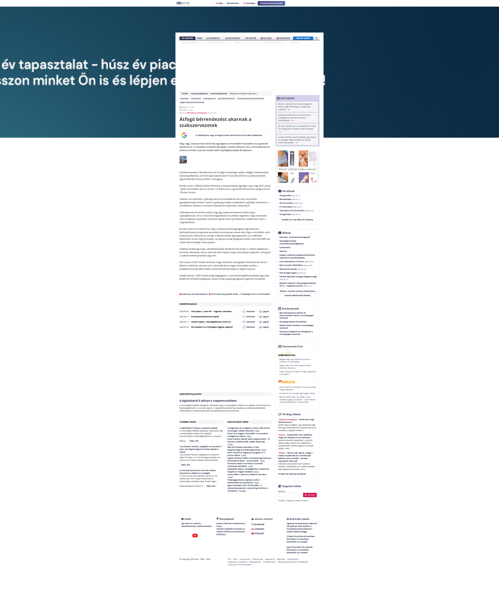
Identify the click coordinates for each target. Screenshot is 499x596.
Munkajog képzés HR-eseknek (293, 321)
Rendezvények (290, 308)
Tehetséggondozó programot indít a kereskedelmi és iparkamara (243, 481)
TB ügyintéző (290, 195)
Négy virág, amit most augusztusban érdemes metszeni (295, 366)
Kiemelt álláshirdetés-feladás (297, 295)
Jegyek (266, 311)
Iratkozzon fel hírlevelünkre (240, 564)
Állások (286, 233)
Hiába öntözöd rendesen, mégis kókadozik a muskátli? (298, 372)
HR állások (288, 191)
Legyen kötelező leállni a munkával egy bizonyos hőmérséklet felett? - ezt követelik (249, 459)
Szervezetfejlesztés (273, 42)
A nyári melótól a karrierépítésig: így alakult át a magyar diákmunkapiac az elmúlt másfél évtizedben (297, 140)
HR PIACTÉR (250, 38)
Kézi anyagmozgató (293, 273)
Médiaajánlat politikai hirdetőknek (293, 562)
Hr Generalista (290, 207)
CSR (238, 42)
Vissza (295, 42)
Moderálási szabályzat (237, 562)
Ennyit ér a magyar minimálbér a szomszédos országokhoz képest (247, 434)
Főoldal (184, 93)
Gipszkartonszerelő (293, 269)
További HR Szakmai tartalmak (292, 474)
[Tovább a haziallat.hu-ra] (297, 381)
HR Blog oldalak (291, 414)
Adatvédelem (293, 559)
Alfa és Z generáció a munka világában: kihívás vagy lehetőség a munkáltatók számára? (295, 107)
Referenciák (258, 559)
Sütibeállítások (269, 562)
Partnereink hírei (293, 346)
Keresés (281, 491)
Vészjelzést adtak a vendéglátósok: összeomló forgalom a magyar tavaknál (248, 470)
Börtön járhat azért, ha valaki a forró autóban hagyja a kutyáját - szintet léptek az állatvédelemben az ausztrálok (297, 399)
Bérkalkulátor (233, 3)
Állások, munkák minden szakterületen (297, 291)
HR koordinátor (291, 203)
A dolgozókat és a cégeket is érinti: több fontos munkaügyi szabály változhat (248, 429)
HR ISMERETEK (212, 38)
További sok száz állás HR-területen (297, 219)
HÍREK (199, 38)
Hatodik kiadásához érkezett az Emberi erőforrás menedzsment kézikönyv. (230, 532)
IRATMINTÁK (284, 38)
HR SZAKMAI (187, 38)
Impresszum (245, 559)
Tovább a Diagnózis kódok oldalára (293, 500)
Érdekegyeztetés (190, 42)
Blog (219, 3)
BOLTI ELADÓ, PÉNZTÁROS (296, 265)
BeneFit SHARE (303, 38)
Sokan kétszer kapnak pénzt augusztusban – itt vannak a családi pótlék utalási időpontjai (248, 441)
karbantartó (285, 247)
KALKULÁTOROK (232, 38)
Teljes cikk (194, 441)
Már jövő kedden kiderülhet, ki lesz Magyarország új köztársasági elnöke (246, 448)
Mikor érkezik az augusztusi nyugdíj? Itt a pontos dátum (246, 454)
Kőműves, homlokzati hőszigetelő (295, 237)
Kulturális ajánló (299, 519)
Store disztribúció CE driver (296, 261)
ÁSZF (235, 559)
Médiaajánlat (255, 562)
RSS (229, 559)
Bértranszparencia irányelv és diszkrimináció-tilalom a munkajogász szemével (297, 315)
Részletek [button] (251, 311)
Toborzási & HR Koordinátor (297, 210)
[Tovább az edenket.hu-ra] (297, 353)
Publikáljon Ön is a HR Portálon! (255, 294)
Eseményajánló (188, 304)
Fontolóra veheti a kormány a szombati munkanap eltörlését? (245, 464)
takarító (283, 251)
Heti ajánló (287, 98)
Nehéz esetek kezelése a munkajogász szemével (297, 326)
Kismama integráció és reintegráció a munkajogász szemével (296, 332)
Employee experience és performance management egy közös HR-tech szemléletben (294, 118)
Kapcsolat (281, 559)
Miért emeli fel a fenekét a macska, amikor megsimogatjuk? (298, 388)
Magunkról (269, 559)
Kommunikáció (216, 42)
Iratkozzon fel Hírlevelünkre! (194, 294)
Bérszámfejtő (290, 199)
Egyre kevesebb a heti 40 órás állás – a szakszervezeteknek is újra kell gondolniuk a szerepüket (247, 488)
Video (187, 519)
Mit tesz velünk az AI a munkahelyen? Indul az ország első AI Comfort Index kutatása (297, 129)
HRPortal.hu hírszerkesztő (197, 113)
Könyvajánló (226, 519)
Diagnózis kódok (291, 486)
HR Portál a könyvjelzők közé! (224, 294)
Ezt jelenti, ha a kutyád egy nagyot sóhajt (297, 393)
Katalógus (249, 3)
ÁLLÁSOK (267, 38)
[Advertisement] (225, 362)
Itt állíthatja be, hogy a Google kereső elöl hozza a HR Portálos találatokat (229, 135)
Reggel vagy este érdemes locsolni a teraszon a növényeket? (295, 360)
